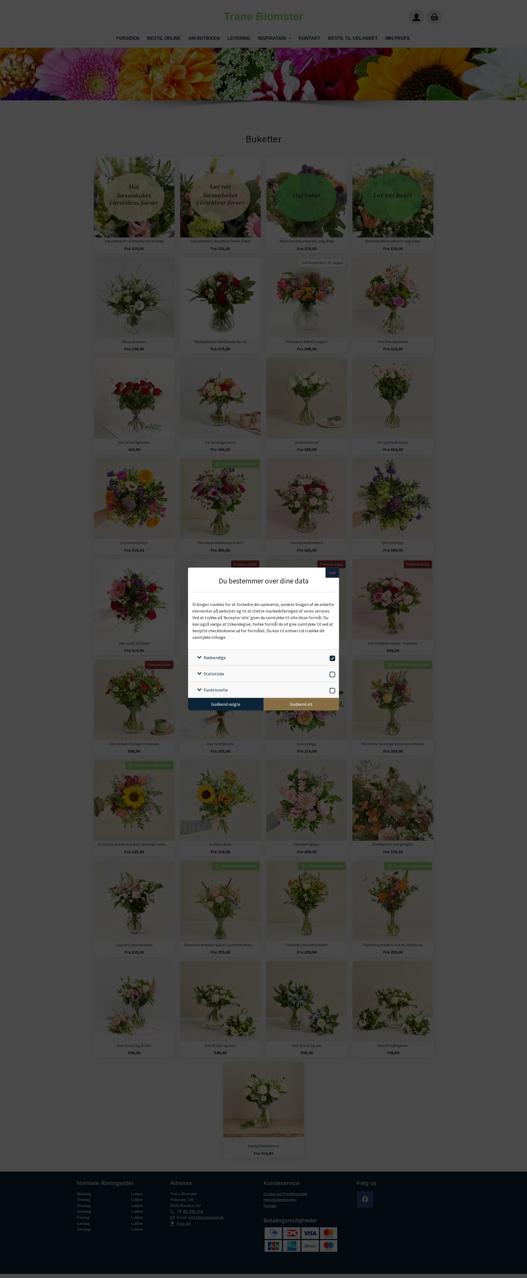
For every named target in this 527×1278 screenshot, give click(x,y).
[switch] (331, 657)
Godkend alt (301, 704)
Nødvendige (215, 657)
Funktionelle (216, 690)
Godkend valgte (225, 704)
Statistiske (214, 673)
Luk (332, 572)
